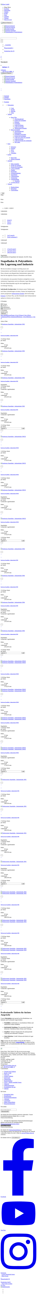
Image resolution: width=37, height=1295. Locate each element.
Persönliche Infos (9, 1094)
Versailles (13, 153)
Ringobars (14, 188)
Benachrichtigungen (9, 1103)
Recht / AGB (7, 1073)
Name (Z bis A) (24, 315)
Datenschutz (7, 1079)
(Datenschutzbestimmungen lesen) (10, 1124)
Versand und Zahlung (10, 1071)
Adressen (6, 1099)
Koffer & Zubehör (16, 165)
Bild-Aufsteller (15, 164)
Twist (12, 151)
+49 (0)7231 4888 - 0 (9, 1067)
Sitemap (6, 1088)
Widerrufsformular (9, 1085)
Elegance (13, 147)
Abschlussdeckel (19, 119)
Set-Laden (17, 142)
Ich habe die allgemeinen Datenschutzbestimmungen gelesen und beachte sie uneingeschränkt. (17, 1122)
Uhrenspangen (15, 176)
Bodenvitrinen (15, 187)
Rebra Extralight (15, 130)
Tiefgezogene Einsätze (20, 128)
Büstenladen (17, 133)
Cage (12, 108)
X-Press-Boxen (15, 182)
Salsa (12, 113)
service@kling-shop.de (10, 1065)
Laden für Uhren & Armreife (22, 137)
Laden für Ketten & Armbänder (23, 140)
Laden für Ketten (19, 126)
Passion (13, 148)
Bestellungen (7, 1096)
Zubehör (10, 161)
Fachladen (17, 123)
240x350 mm (11, 252)
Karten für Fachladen (20, 120)
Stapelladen (14, 174)
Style (12, 150)
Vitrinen (10, 184)
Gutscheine (7, 1100)
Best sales (3, 315)
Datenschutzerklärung (15, 1130)
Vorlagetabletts (15, 179)
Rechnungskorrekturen (10, 1097)
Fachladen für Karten (20, 134)
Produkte (6, 102)
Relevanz (4, 313)
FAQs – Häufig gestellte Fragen (12, 1082)
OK (2, 193)
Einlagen (16, 122)
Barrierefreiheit (8, 1081)
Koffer (9, 154)
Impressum (7, 1077)
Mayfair (13, 111)
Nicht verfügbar (12, 237)
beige (9, 220)
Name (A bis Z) (15, 315)
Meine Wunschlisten (9, 1102)
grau (9, 223)
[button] (18, 330)
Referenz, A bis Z (22, 317)
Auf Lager (10, 235)
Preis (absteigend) (12, 317)
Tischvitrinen (14, 190)
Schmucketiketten (16, 173)
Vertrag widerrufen (6, 1125)
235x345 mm (11, 250)
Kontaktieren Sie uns (9, 1087)
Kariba (13, 109)
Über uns (6, 1074)
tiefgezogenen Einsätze (18, 293)
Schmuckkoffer (20, 1042)
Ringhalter (14, 171)
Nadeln (13, 170)
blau (9, 222)
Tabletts (10, 114)
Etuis (9, 143)
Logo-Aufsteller (15, 168)
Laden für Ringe (18, 125)
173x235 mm (11, 249)
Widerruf (6, 1084)
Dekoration (11, 105)
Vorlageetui (14, 178)
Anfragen (3, 70)
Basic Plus (14, 117)
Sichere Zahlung (8, 1076)
